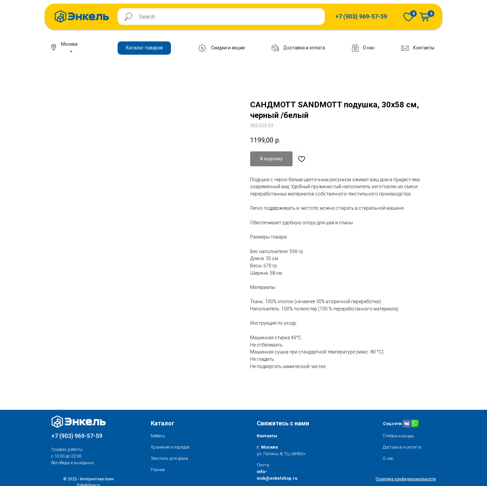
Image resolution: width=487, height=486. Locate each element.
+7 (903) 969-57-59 (76, 435)
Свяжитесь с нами (283, 423)
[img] (408, 17)
